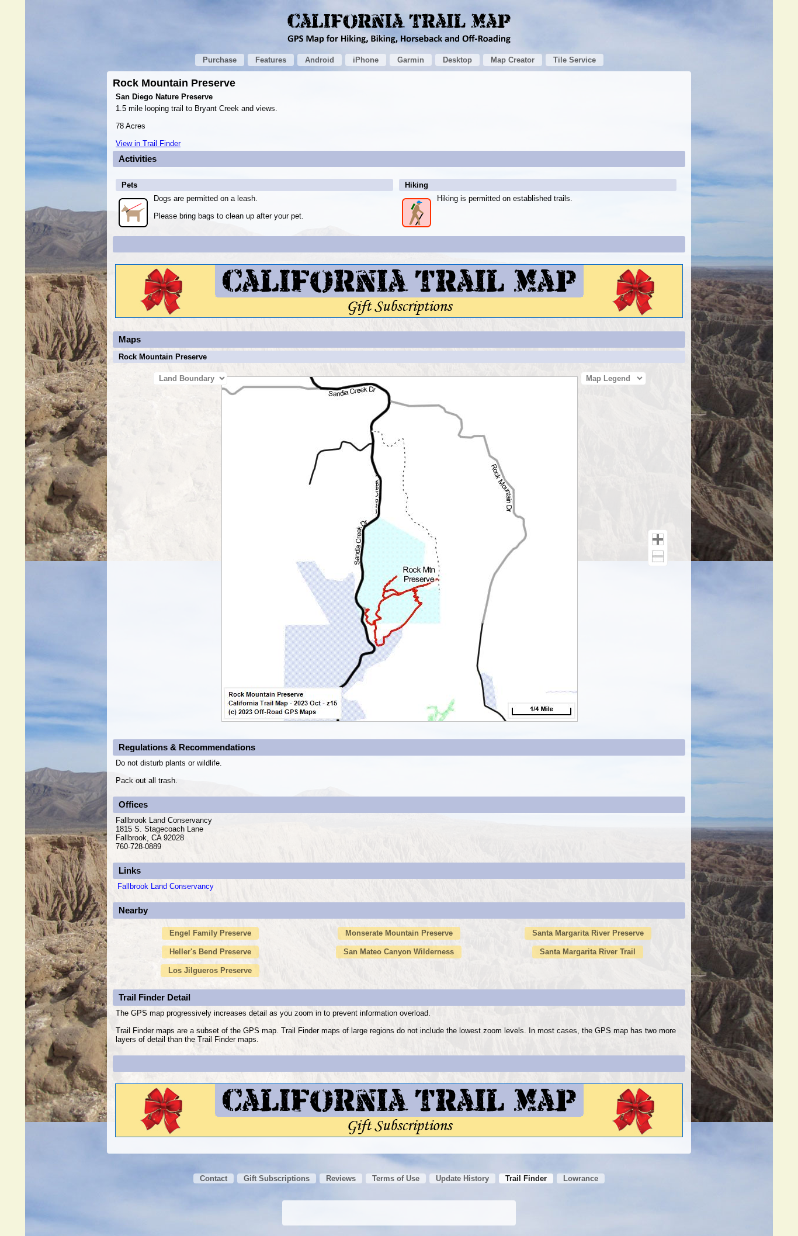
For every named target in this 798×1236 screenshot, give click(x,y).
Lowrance (580, 1178)
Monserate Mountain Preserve (399, 933)
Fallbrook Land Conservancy (165, 886)
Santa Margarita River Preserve (588, 933)
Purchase (220, 60)
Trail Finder (526, 1178)
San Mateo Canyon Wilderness (399, 951)
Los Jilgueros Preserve (210, 970)
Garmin (410, 60)
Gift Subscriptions (277, 1178)
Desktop (457, 60)
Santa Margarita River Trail (588, 951)
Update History (462, 1178)
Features (270, 60)
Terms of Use (395, 1178)
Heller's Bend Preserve (210, 951)
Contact (213, 1178)
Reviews (341, 1178)
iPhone (366, 60)
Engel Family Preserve (210, 933)
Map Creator (513, 60)
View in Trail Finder (148, 143)
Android (319, 60)
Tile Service (574, 60)
